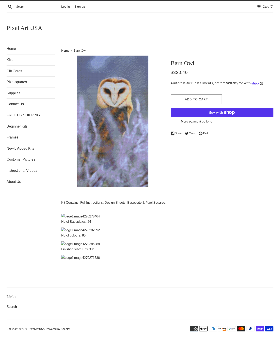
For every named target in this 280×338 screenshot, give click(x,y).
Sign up (80, 6)
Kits (9, 60)
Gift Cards (14, 71)
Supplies (13, 93)
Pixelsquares (17, 82)
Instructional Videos (22, 170)
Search (12, 306)
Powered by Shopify (58, 329)
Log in (65, 6)
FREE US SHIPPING (23, 115)
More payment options (196, 121)
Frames (12, 137)
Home (11, 49)
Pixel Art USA (24, 28)
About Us (14, 182)
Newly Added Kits (20, 148)
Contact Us (15, 104)
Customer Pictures (21, 159)
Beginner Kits (17, 126)
